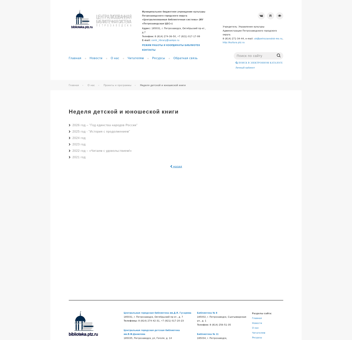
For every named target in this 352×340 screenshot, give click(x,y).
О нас (91, 85)
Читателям (258, 333)
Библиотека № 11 (208, 334)
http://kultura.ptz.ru (234, 42)
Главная (74, 85)
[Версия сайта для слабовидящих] (279, 15)
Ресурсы (257, 337)
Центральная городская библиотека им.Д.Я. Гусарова (157, 313)
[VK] (261, 15)
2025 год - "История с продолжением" (101, 131)
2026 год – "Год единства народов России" (105, 125)
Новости (257, 323)
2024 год (79, 138)
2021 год (79, 157)
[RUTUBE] (270, 15)
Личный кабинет (245, 67)
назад (177, 166)
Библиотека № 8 (207, 313)
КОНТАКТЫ (149, 50)
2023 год (79, 144)
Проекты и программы (117, 85)
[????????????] (101, 19)
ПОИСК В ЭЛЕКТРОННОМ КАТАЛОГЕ (260, 63)
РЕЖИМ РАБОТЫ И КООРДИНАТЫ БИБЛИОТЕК (171, 45)
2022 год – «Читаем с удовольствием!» (102, 150)
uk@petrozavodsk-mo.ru (268, 38)
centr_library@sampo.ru (165, 40)
